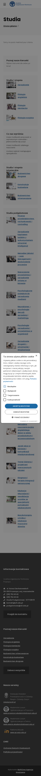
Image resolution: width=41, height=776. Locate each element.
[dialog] (20, 388)
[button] (20, 417)
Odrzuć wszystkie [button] (21, 412)
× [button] (36, 356)
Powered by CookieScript (28, 421)
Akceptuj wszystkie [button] (21, 406)
